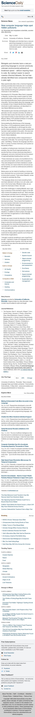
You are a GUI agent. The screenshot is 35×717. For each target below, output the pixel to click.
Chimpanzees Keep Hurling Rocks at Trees (16, 522)
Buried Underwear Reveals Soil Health (14, 531)
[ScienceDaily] (12, 3)
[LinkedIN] (19, 53)
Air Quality (8, 269)
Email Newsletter (9, 653)
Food (4, 560)
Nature (5, 558)
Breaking (4, 515)
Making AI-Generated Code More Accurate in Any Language (17, 402)
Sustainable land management (27, 280)
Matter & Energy (7, 253)
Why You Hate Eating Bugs (11, 541)
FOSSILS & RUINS (5, 574)
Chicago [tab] (29, 378)
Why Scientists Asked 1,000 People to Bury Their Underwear (17, 610)
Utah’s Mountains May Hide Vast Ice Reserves (16, 533)
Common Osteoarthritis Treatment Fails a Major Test (16, 509)
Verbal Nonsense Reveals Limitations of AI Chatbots (15, 430)
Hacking (7, 287)
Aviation (7, 262)
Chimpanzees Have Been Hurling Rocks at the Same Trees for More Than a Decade (17, 595)
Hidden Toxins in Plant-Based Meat (13, 525)
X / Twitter (7, 671)
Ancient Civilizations (9, 577)
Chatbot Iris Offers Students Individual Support (16, 417)
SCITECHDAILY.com (13, 490)
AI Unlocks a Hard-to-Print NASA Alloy (14, 536)
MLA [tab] (17, 378)
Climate (5, 571)
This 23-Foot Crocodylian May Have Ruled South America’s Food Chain (17, 630)
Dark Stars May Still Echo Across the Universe (16, 544)
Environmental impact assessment (27, 264)
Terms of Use (28, 696)
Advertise (28, 694)
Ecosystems (8, 275)
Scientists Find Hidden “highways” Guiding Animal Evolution (18, 603)
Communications (10, 290)
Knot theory (25, 268)
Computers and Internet (9, 283)
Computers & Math (8, 279)
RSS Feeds (7, 656)
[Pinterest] (16, 53)
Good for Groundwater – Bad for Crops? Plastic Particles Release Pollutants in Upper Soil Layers (17, 477)
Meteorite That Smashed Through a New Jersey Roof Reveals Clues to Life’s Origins (17, 619)
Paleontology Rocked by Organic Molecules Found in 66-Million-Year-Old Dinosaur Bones (18, 634)
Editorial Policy (17, 696)
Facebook (7, 668)
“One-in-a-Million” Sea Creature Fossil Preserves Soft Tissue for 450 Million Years (17, 626)
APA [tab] (22, 378)
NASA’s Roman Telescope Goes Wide (14, 520)
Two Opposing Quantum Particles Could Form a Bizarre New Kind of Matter (15, 501)
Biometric (7, 256)
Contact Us (7, 689)
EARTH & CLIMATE (6, 563)
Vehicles (7, 259)
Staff (14, 694)
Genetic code (26, 252)
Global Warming (7, 569)
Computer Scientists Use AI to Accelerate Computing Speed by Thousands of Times (15, 445)
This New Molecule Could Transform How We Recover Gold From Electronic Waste (15, 496)
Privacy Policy (7, 696)
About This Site (7, 694)
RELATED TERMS (24, 249)
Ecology (7, 272)
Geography (6, 566)
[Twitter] (13, 53)
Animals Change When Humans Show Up (15, 528)
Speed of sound (27, 255)
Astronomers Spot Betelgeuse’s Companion (16, 539)
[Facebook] (10, 53)
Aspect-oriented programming (27, 275)
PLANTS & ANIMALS (6, 552)
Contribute (21, 694)
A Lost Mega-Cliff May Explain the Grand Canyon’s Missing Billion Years (18, 614)
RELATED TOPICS (7, 249)
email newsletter (25, 10)
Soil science (25, 271)
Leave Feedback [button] (9, 686)
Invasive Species (8, 555)
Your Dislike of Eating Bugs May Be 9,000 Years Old (17, 599)
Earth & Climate (7, 266)
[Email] (22, 53)
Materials (4, 299)
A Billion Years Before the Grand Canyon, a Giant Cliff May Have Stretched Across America (17, 505)
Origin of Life (6, 580)
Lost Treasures (7, 582)
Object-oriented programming (26, 259)
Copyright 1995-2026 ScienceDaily (14, 699)
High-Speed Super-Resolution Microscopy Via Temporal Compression (16, 461)
